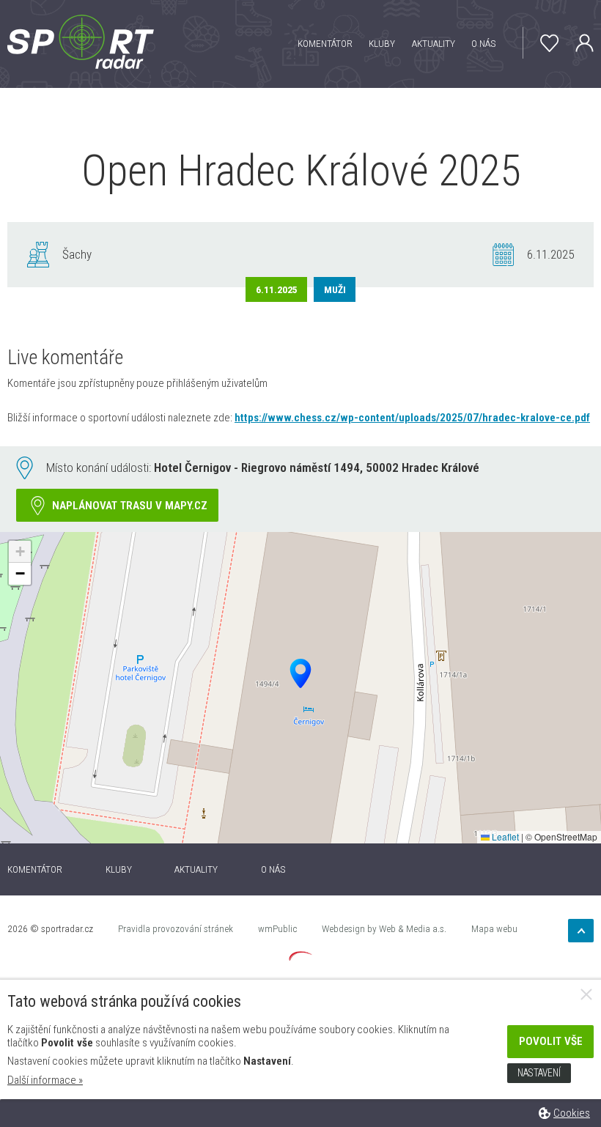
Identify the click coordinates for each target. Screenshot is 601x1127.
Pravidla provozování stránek (175, 928)
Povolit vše (551, 1041)
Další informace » (45, 1080)
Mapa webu (494, 928)
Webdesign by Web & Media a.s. (384, 928)
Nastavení (539, 1073)
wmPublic (277, 928)
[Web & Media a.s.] (300, 957)
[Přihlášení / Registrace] (576, 43)
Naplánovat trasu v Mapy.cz (129, 505)
